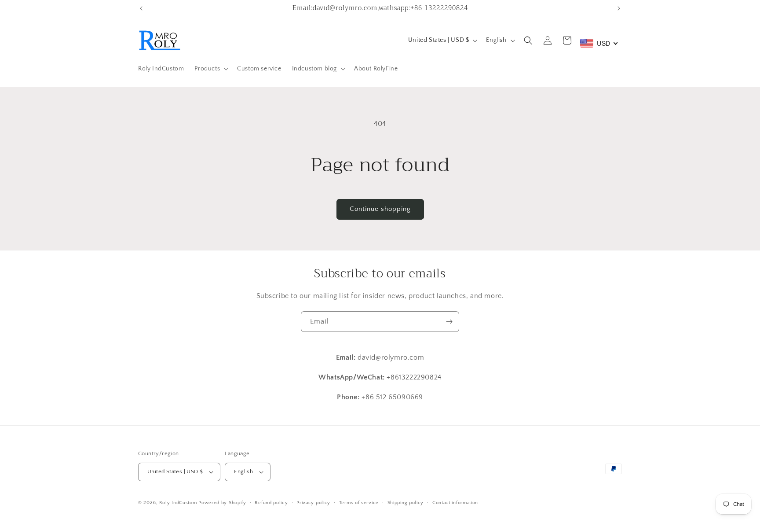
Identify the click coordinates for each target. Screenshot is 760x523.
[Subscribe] (449, 321)
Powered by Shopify (222, 502)
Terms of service (359, 502)
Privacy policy (313, 502)
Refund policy (271, 502)
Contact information (455, 502)
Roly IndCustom (178, 502)
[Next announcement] (618, 8)
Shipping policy (405, 502)
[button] (210, 68)
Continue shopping (380, 209)
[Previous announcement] (141, 8)
